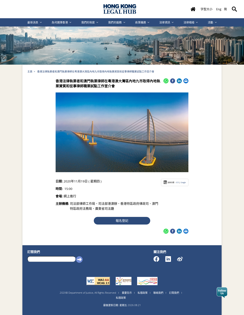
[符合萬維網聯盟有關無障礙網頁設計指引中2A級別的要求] (98, 277)
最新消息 (32, 22)
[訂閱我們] (222, 292)
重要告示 (127, 292)
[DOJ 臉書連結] (159, 257)
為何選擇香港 (60, 22)
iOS (177, 182)
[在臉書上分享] (172, 80)
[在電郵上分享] (185, 80)
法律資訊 (164, 22)
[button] (79, 259)
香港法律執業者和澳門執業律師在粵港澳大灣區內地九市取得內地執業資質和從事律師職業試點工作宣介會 (95, 71)
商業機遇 (140, 22)
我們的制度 (88, 22)
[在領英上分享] (179, 80)
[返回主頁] (193, 8)
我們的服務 (115, 22)
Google (183, 182)
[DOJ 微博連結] (183, 257)
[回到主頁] (120, 9)
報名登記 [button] (122, 221)
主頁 (29, 71)
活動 (210, 22)
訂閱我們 (174, 292)
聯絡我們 (158, 292)
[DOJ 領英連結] (171, 257)
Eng (218, 9)
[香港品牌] (147, 277)
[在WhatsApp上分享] (165, 80)
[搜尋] (234, 7)
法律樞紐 (189, 22)
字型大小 (206, 9)
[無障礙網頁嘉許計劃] (123, 277)
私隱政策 (143, 292)
